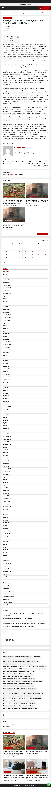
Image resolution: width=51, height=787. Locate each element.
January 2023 (6, 371)
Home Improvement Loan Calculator (13, 698)
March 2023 (6, 366)
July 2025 (5, 298)
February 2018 (6, 525)
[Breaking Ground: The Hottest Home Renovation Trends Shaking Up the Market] (37, 190)
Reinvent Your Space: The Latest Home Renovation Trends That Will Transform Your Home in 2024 (13, 201)
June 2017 (5, 547)
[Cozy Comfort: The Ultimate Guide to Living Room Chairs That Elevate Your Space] (37, 766)
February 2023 (6, 369)
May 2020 (5, 452)
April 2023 (5, 363)
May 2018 (5, 517)
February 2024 (6, 336)
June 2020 (5, 450)
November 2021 (7, 406)
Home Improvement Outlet (28, 703)
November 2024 (7, 317)
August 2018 (6, 509)
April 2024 (5, 331)
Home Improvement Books (26, 683)
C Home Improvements (40, 669)
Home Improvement (8, 591)
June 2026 (5, 274)
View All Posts (29, 152)
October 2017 (6, 536)
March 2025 (6, 309)
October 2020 (6, 442)
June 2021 (5, 420)
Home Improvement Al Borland (11, 678)
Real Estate (6, 599)
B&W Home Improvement (10, 666)
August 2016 (6, 574)
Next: (37, 162)
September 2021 (7, 412)
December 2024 (7, 315)
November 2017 (7, 533)
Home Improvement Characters (11, 693)
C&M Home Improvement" (10, 669)
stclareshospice (6, 726)
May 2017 (5, 550)
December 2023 (7, 342)
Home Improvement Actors (10, 673)
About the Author (8, 38)
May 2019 (5, 485)
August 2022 (6, 382)
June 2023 (5, 358)
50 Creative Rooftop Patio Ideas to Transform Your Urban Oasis (19, 626)
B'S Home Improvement (24, 666)
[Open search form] (37, 8)
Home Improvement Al (26, 676)
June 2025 (5, 301)
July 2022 (5, 385)
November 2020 (7, 439)
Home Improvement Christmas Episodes (32, 693)
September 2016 (7, 571)
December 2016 (7, 563)
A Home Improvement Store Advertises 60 (14, 661)
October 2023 (6, 347)
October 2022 (6, 379)
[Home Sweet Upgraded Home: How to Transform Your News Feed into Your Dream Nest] (14, 214)
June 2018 (5, 514)
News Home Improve (7, 17)
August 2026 (6, 271)
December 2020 (7, 436)
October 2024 (6, 320)
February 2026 (6, 279)
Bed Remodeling (7, 588)
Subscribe (46, 8)
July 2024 (5, 325)
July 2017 (5, 544)
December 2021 (7, 404)
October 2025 (6, 290)
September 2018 (7, 506)
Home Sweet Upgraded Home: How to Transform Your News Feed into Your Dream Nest (13, 225)
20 (25, 254)
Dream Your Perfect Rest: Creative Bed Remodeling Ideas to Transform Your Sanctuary (25, 621)
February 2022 (6, 398)
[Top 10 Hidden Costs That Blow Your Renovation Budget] (37, 742)
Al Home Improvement (33, 661)
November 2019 (7, 469)
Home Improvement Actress (26, 673)
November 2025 (7, 288)
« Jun (4, 262)
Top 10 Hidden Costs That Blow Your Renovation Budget (17, 618)
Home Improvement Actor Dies (27, 671)
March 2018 (6, 523)
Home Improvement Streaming (11, 708)
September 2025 (7, 293)
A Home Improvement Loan (10, 659)
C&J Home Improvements (39, 666)
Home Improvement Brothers (11, 688)
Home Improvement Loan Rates (32, 698)
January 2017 (6, 560)
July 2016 (5, 577)
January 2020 (6, 463)
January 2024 (6, 339)
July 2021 (5, 417)
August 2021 (6, 415)
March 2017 (6, 555)
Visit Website (18, 152)
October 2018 (6, 504)
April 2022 (5, 393)
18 (12, 254)
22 (38, 254)
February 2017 (6, 558)
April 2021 (5, 425)
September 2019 (7, 474)
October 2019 (6, 471)
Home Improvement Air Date (11, 676)
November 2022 (7, 377)
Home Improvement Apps (28, 678)
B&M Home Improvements (25, 664)
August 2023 (6, 352)
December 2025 (7, 285)
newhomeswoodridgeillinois (10, 725)
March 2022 (6, 396)
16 (45, 252)
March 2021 (6, 428)
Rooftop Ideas (6, 605)
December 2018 (7, 498)
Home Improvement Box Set (10, 686)
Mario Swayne (7, 26)
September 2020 (7, 444)
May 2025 (5, 304)
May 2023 (5, 361)
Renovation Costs (7, 602)
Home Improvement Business (28, 688)
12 (19, 252)
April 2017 (5, 552)
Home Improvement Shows (10, 705)
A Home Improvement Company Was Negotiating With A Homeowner (21, 656)
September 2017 (7, 539)
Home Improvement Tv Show (29, 708)
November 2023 (7, 344)
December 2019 (7, 466)
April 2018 (5, 520)
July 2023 (5, 355)
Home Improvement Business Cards (12, 691)
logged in (11, 174)
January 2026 (6, 282)
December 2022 (7, 374)
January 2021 (6, 433)
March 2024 (6, 334)
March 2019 (6, 490)
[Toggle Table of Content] (17, 36)
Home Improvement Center (31, 691)
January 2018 (6, 528)
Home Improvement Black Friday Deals (32, 681)
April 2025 (5, 307)
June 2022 (5, 388)
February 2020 (6, 460)
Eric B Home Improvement (10, 671)
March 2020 (6, 458)
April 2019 (5, 487)
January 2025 (6, 312)
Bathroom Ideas (7, 586)
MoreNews (28, 785)
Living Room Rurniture (9, 594)
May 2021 (5, 423)
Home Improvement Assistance (11, 681)
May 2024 (5, 328)
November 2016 (7, 566)
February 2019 (6, 493)
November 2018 (7, 501)
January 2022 (6, 401)
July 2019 (5, 479)
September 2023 (7, 350)
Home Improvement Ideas (34, 696)
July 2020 (5, 447)
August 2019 (6, 477)
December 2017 (7, 531)
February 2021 (6, 431)
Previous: (13, 162)
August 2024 (6, 323)
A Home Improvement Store (27, 659)
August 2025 (6, 296)
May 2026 (5, 277)
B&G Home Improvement (10, 664)
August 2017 (6, 541)
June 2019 (5, 482)
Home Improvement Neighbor (11, 703)
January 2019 (6, 496)
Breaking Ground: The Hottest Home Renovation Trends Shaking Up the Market (37, 201)
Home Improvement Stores (26, 705)
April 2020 (5, 455)
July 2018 (5, 512)
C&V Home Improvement (25, 669)
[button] (2, 8)
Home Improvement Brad (26, 686)
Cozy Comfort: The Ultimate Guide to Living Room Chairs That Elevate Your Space (24, 623)
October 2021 (6, 409)
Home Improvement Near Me (27, 701)
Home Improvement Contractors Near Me (14, 696)
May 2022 (5, 390)
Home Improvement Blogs (10, 683)
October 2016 (6, 568)
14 (32, 252)
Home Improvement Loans (10, 701)
